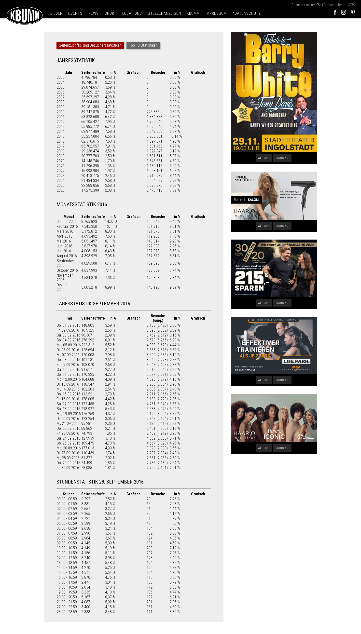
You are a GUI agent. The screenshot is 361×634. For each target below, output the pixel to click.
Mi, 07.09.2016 (68, 354)
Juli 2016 (64, 251)
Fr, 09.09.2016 (68, 364)
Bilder (56, 13)
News (93, 13)
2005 (61, 87)
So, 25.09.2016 (68, 443)
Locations (132, 13)
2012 (61, 121)
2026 (61, 190)
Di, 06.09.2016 (68, 350)
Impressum (216, 13)
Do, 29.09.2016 (68, 462)
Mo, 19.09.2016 (69, 413)
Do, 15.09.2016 (68, 394)
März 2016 (65, 231)
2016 (61, 141)
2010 (61, 111)
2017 (61, 146)
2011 (61, 116)
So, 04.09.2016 (68, 340)
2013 (61, 126)
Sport (110, 13)
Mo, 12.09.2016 (69, 379)
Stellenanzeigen (164, 13)
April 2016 (64, 236)
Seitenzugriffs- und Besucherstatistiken (90, 45)
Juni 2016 (64, 246)
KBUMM (193, 13)
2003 (61, 77)
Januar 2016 (67, 221)
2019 (61, 156)
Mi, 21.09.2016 (68, 423)
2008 (61, 102)
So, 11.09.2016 (68, 374)
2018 (61, 151)
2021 (61, 165)
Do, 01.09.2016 (68, 325)
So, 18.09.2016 (68, 408)
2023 (61, 175)
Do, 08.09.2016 (68, 359)
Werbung (264, 158)
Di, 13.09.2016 (68, 384)
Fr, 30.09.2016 (68, 467)
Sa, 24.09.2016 (68, 438)
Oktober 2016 (67, 270)
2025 (61, 185)
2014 (61, 131)
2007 (61, 97)
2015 (61, 136)
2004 (61, 82)
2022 (61, 170)
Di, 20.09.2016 (68, 418)
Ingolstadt (282, 158)
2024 (61, 180)
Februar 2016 (67, 226)
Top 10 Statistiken (143, 45)
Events (75, 13)
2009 (61, 107)
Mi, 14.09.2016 (68, 389)
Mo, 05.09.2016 (69, 345)
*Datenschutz (247, 13)
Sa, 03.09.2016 (68, 335)
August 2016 (67, 256)
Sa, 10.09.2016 (68, 369)
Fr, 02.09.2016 (68, 330)
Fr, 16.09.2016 (68, 399)
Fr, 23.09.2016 (68, 433)
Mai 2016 (64, 241)
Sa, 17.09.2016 (68, 404)
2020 (61, 161)
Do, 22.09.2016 (68, 428)
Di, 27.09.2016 (68, 453)
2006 (61, 92)
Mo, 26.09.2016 (69, 448)
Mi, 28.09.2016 (68, 458)
